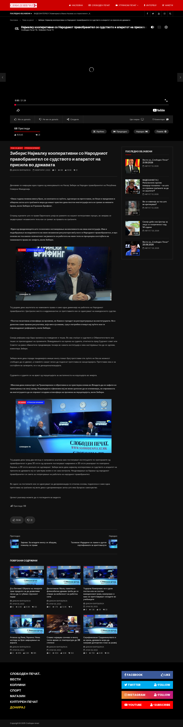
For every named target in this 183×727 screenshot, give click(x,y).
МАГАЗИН (17, 696)
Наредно (113, 536)
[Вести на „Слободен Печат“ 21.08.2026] (132, 166)
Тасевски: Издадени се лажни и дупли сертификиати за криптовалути (89, 544)
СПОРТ (15, 690)
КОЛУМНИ (17, 685)
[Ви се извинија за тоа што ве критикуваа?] (132, 208)
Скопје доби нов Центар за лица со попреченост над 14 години (155, 224)
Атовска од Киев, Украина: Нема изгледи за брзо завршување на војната (25, 640)
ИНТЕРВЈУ (151, 5)
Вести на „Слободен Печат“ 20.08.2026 (156, 243)
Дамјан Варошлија (21, 170)
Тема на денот (28, 20)
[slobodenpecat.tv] (23, 5)
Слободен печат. (25, 674)
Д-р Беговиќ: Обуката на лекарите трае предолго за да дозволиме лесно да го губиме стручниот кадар (26, 592)
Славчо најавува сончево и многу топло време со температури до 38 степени (63, 640)
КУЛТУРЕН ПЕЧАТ (24, 702)
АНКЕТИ (169, 5)
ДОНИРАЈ (17, 707)
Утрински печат (127, 5)
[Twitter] (153, 13)
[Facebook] (147, 13)
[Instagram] (164, 13)
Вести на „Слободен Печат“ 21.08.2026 (156, 161)
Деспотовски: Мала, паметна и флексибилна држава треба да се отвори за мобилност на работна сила (62, 592)
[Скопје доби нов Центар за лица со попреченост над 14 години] (132, 228)
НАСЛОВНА (77, 5)
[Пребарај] (170, 13)
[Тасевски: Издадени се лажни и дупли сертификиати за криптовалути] (113, 544)
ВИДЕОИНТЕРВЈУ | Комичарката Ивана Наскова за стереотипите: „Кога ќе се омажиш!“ (62, 13)
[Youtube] (159, 13)
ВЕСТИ (15, 679)
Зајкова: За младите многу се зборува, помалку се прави (39, 544)
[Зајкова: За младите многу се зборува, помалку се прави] (3, 77)
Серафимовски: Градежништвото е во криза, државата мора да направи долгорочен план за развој (100, 640)
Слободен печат (100, 5)
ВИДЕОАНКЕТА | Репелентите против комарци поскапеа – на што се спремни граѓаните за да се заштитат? (156, 185)
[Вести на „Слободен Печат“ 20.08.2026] (132, 248)
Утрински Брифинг (32, 148)
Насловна (14, 20)
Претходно (15, 536)
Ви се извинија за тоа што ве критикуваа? (155, 203)
